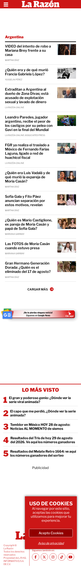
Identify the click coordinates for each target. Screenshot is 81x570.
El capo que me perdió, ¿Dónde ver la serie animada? (43, 413)
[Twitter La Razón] (44, 557)
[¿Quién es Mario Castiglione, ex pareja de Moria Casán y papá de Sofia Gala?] (66, 223)
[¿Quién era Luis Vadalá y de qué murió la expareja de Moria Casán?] (66, 176)
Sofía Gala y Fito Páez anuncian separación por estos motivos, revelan (25, 200)
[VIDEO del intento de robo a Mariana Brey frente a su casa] (66, 49)
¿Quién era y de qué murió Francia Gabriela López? (26, 72)
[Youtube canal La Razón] (70, 557)
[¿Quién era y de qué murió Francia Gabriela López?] (66, 73)
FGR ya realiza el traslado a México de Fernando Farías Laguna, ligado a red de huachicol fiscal (27, 151)
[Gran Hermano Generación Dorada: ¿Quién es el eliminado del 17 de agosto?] (66, 266)
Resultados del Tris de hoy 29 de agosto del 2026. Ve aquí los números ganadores (42, 440)
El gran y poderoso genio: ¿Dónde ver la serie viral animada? (40, 400)
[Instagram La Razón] (53, 557)
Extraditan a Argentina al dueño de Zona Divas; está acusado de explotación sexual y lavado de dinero (26, 95)
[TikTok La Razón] (61, 557)
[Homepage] (40, 4)
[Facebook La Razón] (35, 557)
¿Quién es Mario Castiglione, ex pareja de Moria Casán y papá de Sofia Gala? (28, 224)
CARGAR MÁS (37, 289)
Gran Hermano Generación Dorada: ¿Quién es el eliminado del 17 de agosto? (28, 267)
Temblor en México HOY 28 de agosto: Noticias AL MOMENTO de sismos (40, 427)
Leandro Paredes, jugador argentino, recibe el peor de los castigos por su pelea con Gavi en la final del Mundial (29, 123)
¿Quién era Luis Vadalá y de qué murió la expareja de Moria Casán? (27, 177)
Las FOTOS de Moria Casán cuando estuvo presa (27, 246)
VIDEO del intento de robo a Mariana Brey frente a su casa (28, 50)
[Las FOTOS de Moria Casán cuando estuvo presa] (66, 247)
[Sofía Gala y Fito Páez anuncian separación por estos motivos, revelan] (66, 199)
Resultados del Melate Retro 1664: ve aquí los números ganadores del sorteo (43, 453)
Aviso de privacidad (51, 543)
